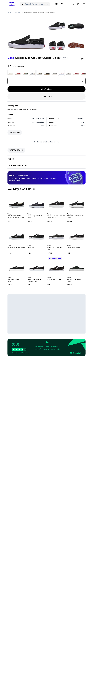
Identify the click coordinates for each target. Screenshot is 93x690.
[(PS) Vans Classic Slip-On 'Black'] (76, 202)
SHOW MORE (15, 132)
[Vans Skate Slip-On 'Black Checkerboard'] (36, 265)
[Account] (67, 4)
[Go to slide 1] (34, 275)
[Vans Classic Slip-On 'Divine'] (40, 73)
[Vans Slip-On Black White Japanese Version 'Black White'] (16, 202)
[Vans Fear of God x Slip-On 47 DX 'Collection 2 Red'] (18, 73)
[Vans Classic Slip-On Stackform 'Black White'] (56, 202)
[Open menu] (84, 4)
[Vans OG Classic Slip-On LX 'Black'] (16, 265)
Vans (9, 12)
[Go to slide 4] (17, 275)
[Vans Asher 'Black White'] (76, 233)
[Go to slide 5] (18, 275)
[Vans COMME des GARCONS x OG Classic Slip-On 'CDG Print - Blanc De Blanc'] (54, 73)
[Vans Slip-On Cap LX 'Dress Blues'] (32, 73)
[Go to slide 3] (16, 275)
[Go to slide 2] (15, 275)
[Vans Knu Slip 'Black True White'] (16, 233)
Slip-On (17, 12)
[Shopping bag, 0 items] (78, 4)
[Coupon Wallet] (62, 4)
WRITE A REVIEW (16, 150)
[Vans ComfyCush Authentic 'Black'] (56, 233)
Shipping (11, 159)
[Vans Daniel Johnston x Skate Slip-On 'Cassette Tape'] (69, 73)
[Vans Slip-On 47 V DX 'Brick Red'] (76, 73)
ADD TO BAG (46, 89)
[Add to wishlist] (83, 59)
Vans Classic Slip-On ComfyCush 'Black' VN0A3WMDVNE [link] (41, 12)
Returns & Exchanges (17, 165)
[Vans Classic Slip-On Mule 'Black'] (76, 265)
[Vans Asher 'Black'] (36, 233)
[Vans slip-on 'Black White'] (56, 265)
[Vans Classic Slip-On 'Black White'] (36, 202)
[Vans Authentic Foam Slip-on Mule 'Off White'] (10, 73)
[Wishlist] (73, 4)
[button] (33, 189)
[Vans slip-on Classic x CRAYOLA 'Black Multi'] (25, 73)
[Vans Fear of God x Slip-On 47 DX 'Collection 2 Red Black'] (83, 73)
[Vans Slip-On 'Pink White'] (61, 73)
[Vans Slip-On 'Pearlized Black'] (47, 73)
